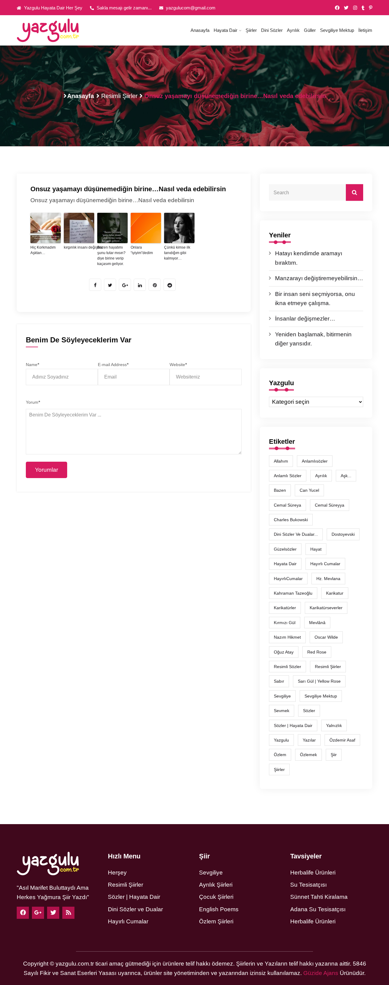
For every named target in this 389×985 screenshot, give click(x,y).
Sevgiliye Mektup (337, 30)
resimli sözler (287, 666)
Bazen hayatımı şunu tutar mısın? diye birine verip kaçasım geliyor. (111, 255)
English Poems (219, 909)
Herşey (117, 872)
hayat (316, 549)
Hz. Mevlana (328, 578)
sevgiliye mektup (321, 696)
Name (32, 364)
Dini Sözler (272, 30)
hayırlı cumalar (325, 563)
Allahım (281, 461)
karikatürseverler (326, 607)
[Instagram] (355, 8)
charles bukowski (291, 519)
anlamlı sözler (287, 475)
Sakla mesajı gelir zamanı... (123, 7)
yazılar (309, 740)
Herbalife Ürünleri (313, 872)
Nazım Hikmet (287, 637)
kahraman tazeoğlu (293, 593)
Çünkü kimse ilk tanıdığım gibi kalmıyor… (177, 252)
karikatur (334, 593)
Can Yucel (309, 490)
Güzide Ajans (320, 973)
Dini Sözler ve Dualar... (296, 534)
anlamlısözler (315, 461)
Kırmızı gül (284, 622)
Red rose (316, 652)
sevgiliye (282, 696)
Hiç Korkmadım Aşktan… (43, 250)
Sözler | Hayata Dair (293, 725)
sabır (279, 681)
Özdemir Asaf (342, 740)
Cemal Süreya (287, 505)
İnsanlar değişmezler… (305, 318)
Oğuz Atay (284, 652)
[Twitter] (346, 8)
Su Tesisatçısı (308, 884)
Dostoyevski (343, 534)
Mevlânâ (317, 622)
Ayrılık (293, 30)
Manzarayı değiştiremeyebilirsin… (319, 278)
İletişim (365, 30)
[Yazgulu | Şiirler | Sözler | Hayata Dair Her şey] (58, 30)
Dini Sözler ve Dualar (135, 909)
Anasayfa (200, 30)
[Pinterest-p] (370, 8)
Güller (310, 30)
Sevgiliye (211, 872)
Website (178, 364)
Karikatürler (285, 607)
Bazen (280, 490)
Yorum (33, 402)
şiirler (279, 769)
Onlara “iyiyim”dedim (142, 250)
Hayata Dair (225, 30)
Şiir (334, 754)
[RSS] (68, 913)
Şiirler (251, 30)
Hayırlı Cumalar (128, 921)
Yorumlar (46, 470)
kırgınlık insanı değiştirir (79, 247)
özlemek (308, 754)
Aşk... (346, 475)
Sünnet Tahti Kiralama (319, 897)
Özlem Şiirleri (216, 921)
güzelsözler (285, 549)
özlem (280, 754)
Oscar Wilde (326, 637)
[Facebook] (23, 913)
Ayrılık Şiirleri (215, 884)
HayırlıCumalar (288, 578)
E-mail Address (113, 364)
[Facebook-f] (337, 8)
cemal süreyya (329, 505)
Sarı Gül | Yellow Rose (319, 681)
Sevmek (281, 710)
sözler (309, 710)
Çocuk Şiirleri (216, 897)
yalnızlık (334, 725)
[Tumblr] (363, 8)
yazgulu (281, 740)
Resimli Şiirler (119, 96)
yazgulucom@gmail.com (190, 7)
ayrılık (321, 475)
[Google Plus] (38, 913)
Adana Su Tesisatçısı (318, 909)
